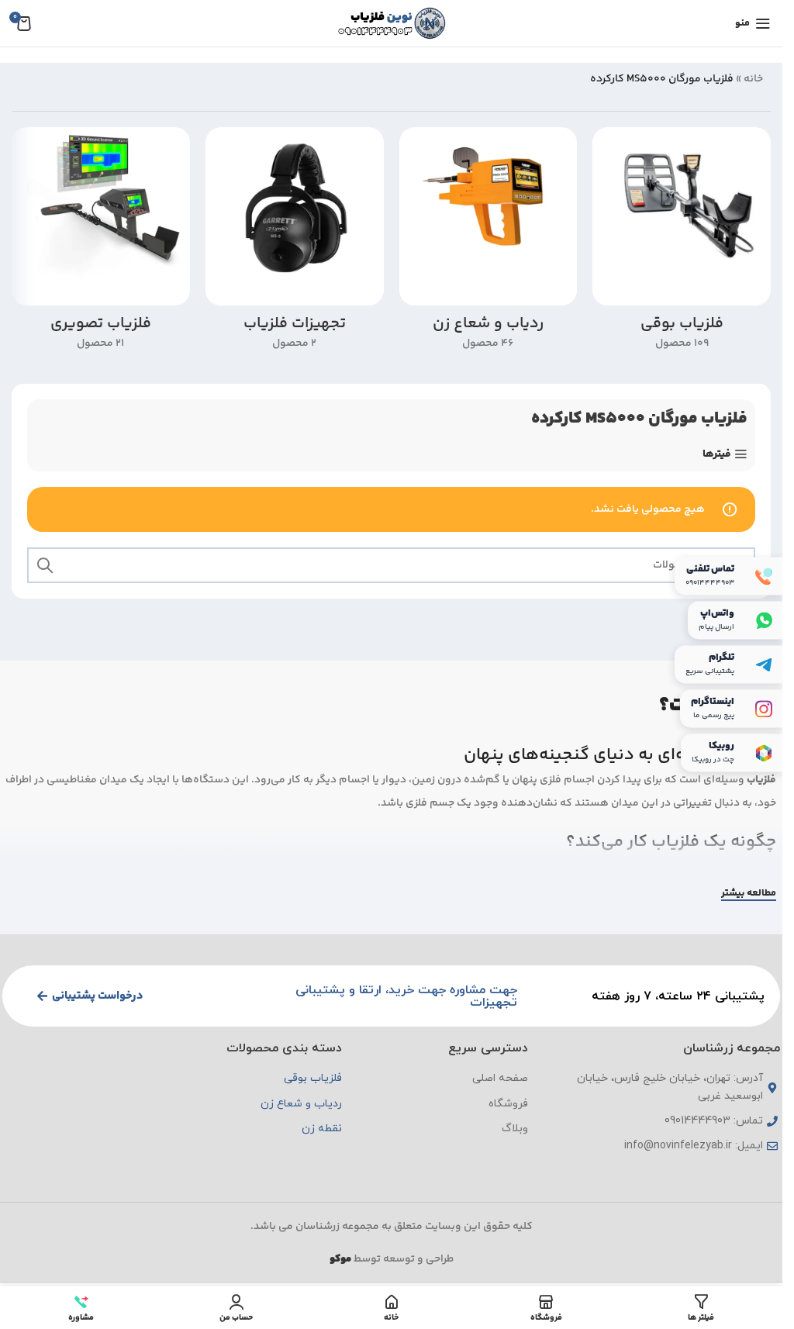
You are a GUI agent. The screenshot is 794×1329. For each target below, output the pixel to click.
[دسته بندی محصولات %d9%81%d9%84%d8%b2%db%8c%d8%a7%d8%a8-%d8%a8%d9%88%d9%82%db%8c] (681, 243)
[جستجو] (45, 565)
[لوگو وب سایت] (391, 23)
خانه (753, 79)
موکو (340, 1259)
